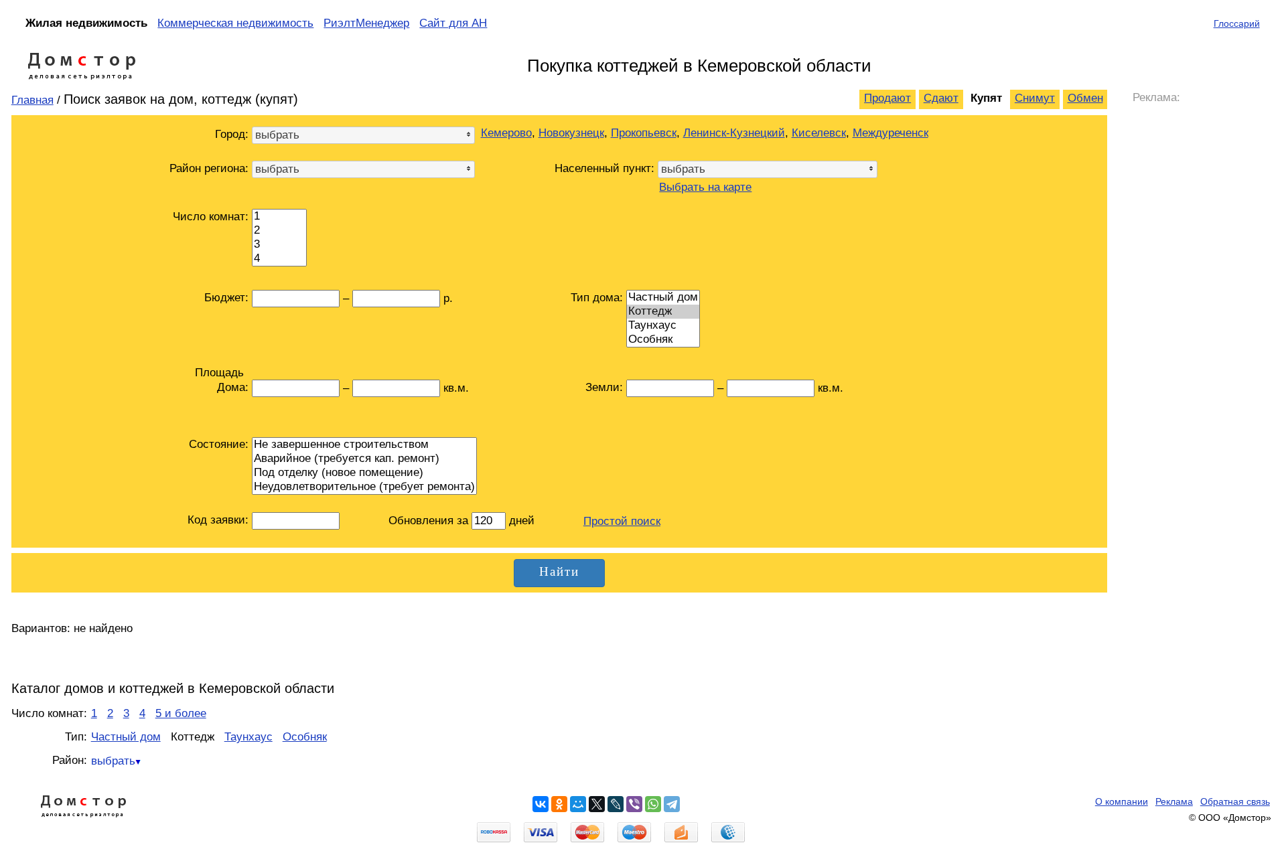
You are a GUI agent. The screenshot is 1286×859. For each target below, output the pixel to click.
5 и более (180, 713)
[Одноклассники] (559, 804)
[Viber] (634, 804)
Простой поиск (621, 521)
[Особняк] (663, 340)
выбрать (113, 761)
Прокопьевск (643, 133)
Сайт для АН (453, 23)
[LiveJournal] (616, 804)
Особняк (305, 736)
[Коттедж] (663, 312)
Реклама (1174, 801)
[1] (279, 217)
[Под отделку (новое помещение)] (364, 473)
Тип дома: (597, 297)
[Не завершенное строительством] (364, 445)
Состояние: (218, 444)
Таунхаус (248, 736)
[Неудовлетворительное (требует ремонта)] (364, 487)
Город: (231, 134)
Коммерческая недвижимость (235, 23)
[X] (597, 804)
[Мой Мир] (578, 804)
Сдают (941, 98)
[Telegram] (672, 804)
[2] (279, 231)
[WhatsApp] (653, 804)
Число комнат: (210, 216)
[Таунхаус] (663, 326)
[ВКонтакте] (540, 804)
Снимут (1035, 98)
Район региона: (208, 168)
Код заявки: (218, 520)
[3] (279, 245)
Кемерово (506, 133)
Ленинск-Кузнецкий (734, 133)
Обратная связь (1235, 801)
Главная (32, 100)
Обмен (1085, 98)
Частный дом (126, 736)
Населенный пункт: (604, 168)
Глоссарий (1237, 23)
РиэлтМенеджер (366, 23)
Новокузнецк (571, 133)
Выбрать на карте (705, 187)
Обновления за (430, 520)
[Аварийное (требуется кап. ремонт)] (364, 459)
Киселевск (819, 133)
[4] (279, 259)
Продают (887, 98)
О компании (1121, 801)
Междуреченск (890, 133)
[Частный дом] (663, 298)
